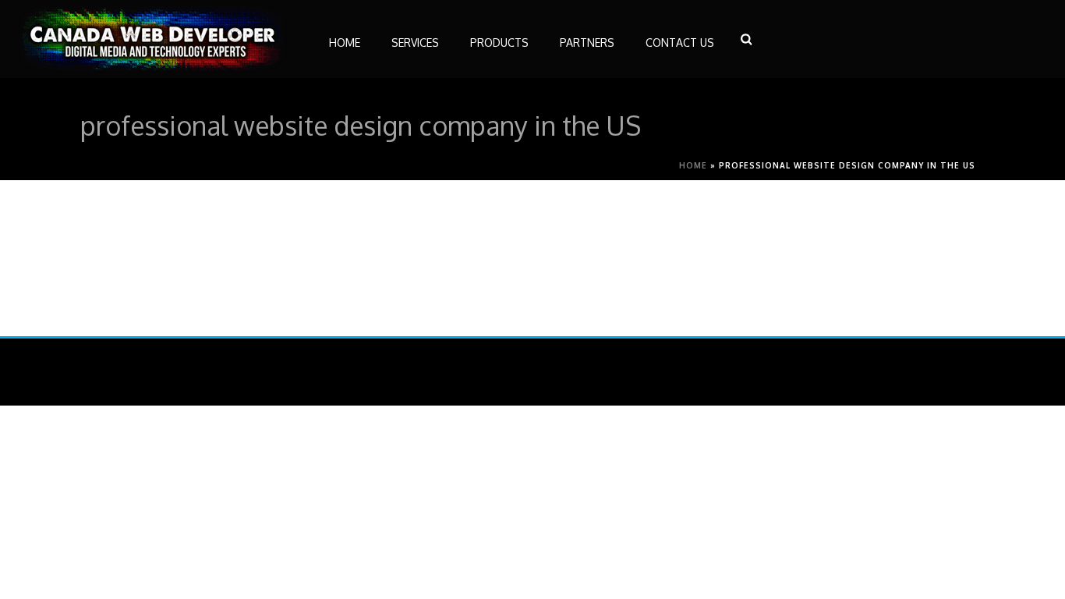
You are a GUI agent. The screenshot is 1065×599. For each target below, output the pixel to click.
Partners (587, 42)
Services (415, 42)
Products (499, 42)
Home (693, 165)
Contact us (680, 42)
